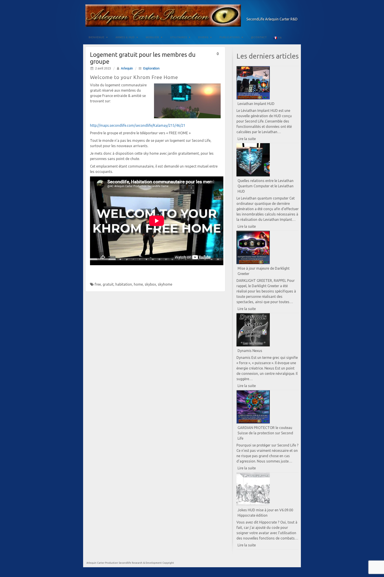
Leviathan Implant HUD (256, 104)
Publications (230, 37)
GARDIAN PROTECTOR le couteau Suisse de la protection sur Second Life (265, 433)
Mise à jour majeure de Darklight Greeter (264, 271)
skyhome (165, 284)
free (98, 284)
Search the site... (294, 37)
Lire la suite (254, 139)
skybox (150, 284)
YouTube (288, 13)
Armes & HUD (125, 37)
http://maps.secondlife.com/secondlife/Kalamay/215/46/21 (137, 125)
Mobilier (152, 37)
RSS (294, 13)
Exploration (151, 68)
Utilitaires (178, 37)
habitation (123, 284)
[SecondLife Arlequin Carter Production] (192, 15)
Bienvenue (96, 37)
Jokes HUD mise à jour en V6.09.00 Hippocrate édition (265, 512)
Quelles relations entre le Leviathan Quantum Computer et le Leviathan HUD (266, 186)
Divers (203, 37)
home (138, 284)
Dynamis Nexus (250, 351)
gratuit (108, 284)
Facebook (276, 13)
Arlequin (127, 68)
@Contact (259, 37)
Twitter (282, 13)
